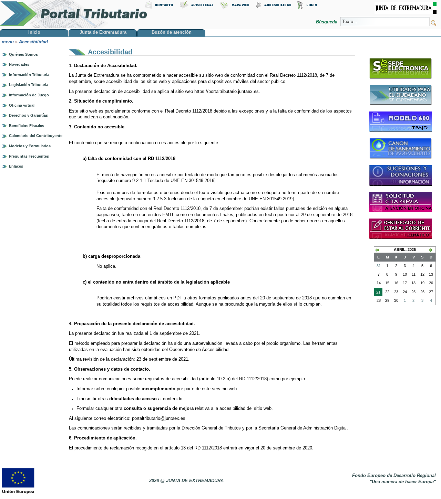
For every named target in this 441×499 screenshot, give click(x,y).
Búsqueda (327, 21)
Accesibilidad (33, 41)
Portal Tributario (73, 14)
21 (377, 293)
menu (8, 41)
